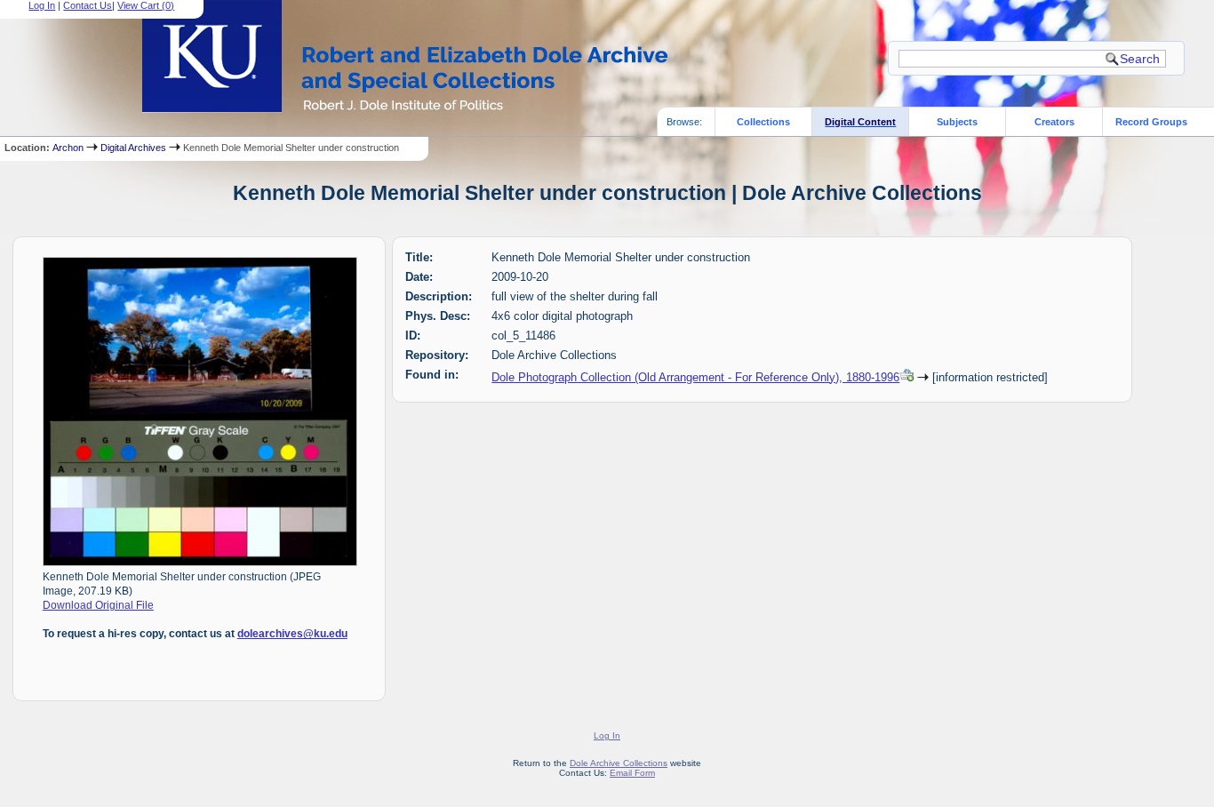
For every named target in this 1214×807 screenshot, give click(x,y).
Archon (68, 147)
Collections (763, 121)
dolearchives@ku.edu (292, 633)
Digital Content (860, 121)
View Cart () (145, 5)
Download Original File (98, 605)
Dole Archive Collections (618, 763)
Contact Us (87, 5)
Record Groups (1151, 121)
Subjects (957, 121)
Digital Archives (133, 147)
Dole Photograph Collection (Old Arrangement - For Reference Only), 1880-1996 (695, 377)
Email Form (632, 773)
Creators (1054, 121)
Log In (41, 5)
